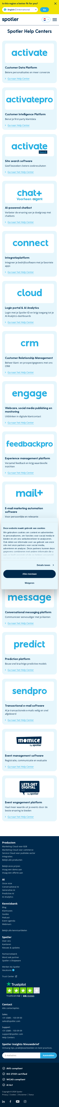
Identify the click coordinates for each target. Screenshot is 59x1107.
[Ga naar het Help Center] (29, 155)
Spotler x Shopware (11, 960)
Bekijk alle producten (12, 860)
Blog (4, 907)
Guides (5, 914)
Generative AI (8, 890)
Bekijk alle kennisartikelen (14, 930)
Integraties (7, 856)
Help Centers (8, 1037)
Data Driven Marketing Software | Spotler (10, 19)
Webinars (6, 924)
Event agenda (8, 920)
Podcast (6, 917)
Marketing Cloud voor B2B (14, 846)
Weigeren (29, 583)
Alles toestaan (29, 574)
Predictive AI (8, 893)
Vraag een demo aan (12, 869)
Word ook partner (10, 957)
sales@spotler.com (11, 1021)
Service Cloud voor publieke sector (18, 853)
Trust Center (8, 976)
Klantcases (7, 910)
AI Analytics (7, 896)
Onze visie (7, 883)
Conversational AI (10, 886)
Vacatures (8, 970)
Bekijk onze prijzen (11, 866)
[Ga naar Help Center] (29, 62)
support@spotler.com (12, 1034)
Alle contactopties (10, 1008)
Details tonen (43, 565)
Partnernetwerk (9, 954)
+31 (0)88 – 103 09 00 (12, 1017)
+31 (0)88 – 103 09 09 (12, 1030)
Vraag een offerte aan (12, 872)
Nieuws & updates (11, 947)
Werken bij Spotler (11, 966)
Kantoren (6, 944)
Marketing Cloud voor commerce (17, 849)
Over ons (6, 941)
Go (44, 9)
